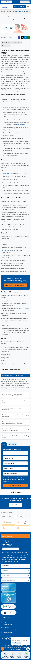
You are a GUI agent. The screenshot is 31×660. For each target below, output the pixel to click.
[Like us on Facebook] (2, 638)
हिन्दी (10, 516)
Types (3, 16)
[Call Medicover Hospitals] (2, 649)
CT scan (4, 260)
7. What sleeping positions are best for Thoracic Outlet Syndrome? (13, 429)
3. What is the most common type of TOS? (13, 402)
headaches (6, 114)
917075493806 (7, 635)
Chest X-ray (5, 250)
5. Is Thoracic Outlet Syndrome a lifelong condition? (14, 416)
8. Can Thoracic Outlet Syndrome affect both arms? (14, 436)
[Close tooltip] (28, 639)
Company (5, 570)
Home (3, 11)
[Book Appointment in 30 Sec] (28, 649)
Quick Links (5, 575)
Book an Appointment (13, 19)
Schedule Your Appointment (16, 285)
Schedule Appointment (15, 485)
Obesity (4, 361)
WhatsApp (28, 37)
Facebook (19, 37)
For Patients (5, 565)
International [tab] (12, 444)
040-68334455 (15, 505)
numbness (6, 61)
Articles (9, 11)
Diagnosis (26, 16)
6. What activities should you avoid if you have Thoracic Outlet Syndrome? (14, 423)
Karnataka (23, 528)
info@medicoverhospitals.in (11, 630)
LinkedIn (25, 37)
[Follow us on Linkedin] (8, 638)
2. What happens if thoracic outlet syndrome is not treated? (12, 395)
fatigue (23, 185)
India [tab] (3, 444)
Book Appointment (19, 6)
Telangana (9, 522)
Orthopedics (6, 46)
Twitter (22, 37)
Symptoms (10, 16)
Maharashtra (9, 528)
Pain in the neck (8, 173)
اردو (15, 516)
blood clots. (21, 125)
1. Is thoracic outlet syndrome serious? (13, 375)
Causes (18, 16)
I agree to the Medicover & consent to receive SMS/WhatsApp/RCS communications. (14, 479)
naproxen (26, 308)
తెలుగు (4, 516)
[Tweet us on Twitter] (5, 638)
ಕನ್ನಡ (21, 516)
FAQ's (23, 19)
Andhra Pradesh (25, 522)
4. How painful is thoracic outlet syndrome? (11, 409)
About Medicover (7, 536)
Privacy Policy (20, 478)
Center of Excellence (8, 580)
